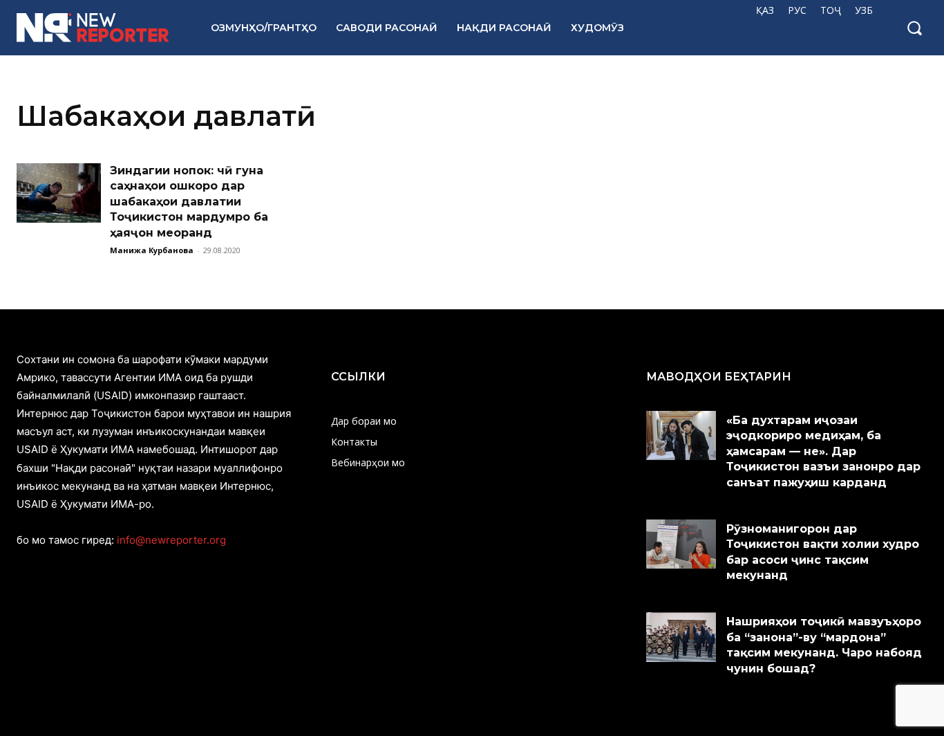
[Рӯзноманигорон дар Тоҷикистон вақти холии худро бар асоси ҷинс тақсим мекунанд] (681, 544)
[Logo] (98, 27)
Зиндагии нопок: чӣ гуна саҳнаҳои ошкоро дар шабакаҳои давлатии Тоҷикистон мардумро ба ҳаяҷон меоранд (189, 201)
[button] (914, 28)
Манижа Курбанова (151, 250)
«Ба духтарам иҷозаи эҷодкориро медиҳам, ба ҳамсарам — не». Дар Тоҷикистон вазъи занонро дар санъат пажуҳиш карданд (823, 451)
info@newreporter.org (171, 539)
